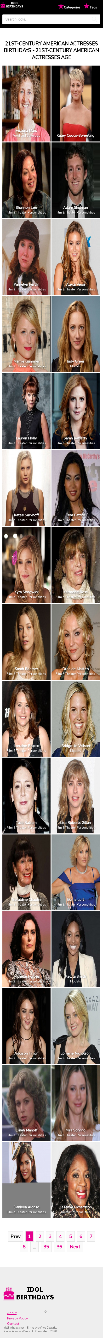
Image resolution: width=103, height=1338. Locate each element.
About (12, 1313)
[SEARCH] (94, 19)
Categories (72, 7)
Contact (13, 1323)
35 (46, 1247)
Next (75, 1247)
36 (59, 1247)
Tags (93, 7)
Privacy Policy (17, 1318)
